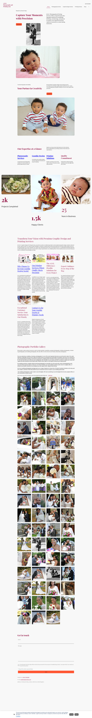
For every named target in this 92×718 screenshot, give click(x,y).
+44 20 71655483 (25, 677)
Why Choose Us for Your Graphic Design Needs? (23, 268)
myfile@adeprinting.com (26, 679)
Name (19, 639)
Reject (76, 714)
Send (46, 672)
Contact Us (49, 93)
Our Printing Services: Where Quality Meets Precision (38, 269)
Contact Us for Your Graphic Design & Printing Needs (38, 311)
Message (20, 646)
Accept (71, 714)
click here (50, 375)
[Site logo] (9, 8)
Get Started (19, 24)
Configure (18, 716)
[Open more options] (88, 6)
